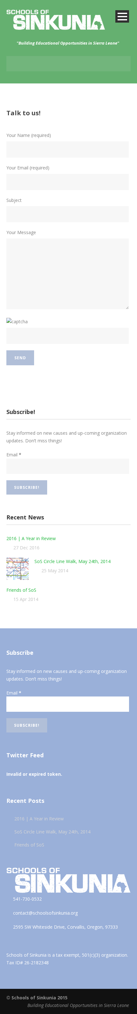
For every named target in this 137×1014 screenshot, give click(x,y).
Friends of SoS (21, 590)
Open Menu (122, 16)
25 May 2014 (54, 571)
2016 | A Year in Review (31, 538)
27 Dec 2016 (26, 548)
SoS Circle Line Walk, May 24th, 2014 (72, 561)
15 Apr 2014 (25, 599)
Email (13, 455)
